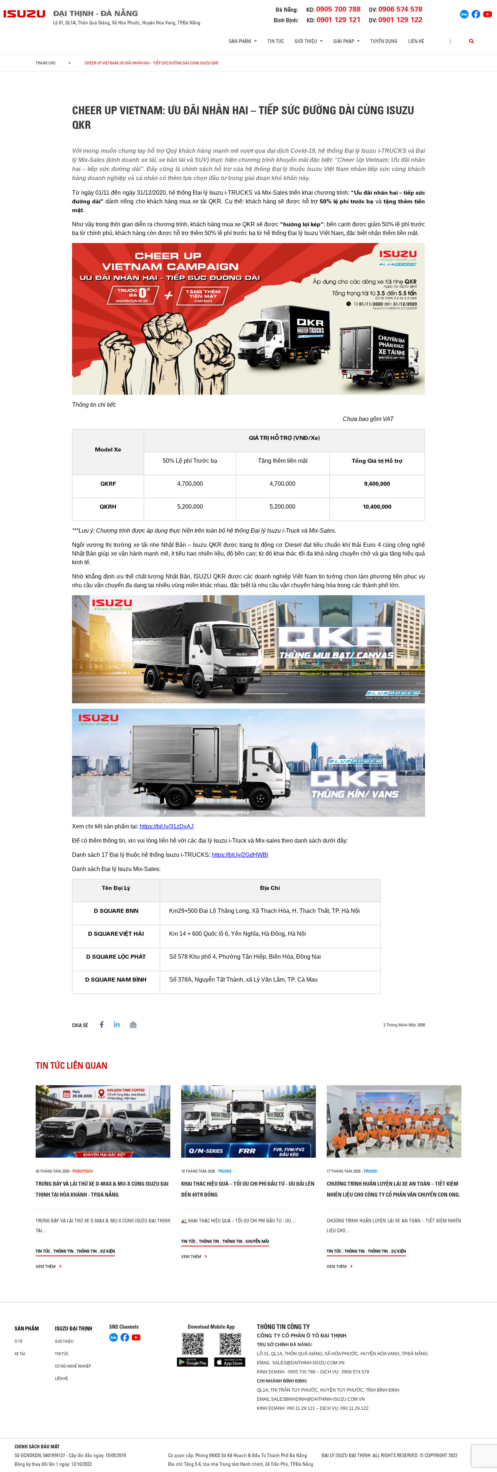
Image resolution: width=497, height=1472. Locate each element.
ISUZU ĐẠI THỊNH (73, 1328)
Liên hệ (416, 41)
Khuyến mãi (257, 1241)
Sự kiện (107, 1251)
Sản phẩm (27, 1328)
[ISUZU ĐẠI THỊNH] (25, 13)
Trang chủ (46, 62)
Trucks (224, 1171)
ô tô (19, 1341)
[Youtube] (487, 13)
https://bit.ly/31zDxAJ (167, 826)
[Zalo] (464, 13)
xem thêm (46, 1266)
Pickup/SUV (82, 1171)
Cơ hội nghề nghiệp (73, 1366)
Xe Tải (20, 1353)
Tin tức (275, 41)
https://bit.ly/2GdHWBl (240, 855)
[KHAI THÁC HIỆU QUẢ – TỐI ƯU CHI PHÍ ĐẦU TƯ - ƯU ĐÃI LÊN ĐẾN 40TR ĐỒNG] (248, 1121)
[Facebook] (476, 13)
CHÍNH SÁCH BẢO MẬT (37, 1446)
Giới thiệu (64, 1341)
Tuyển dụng (383, 41)
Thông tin (63, 1251)
